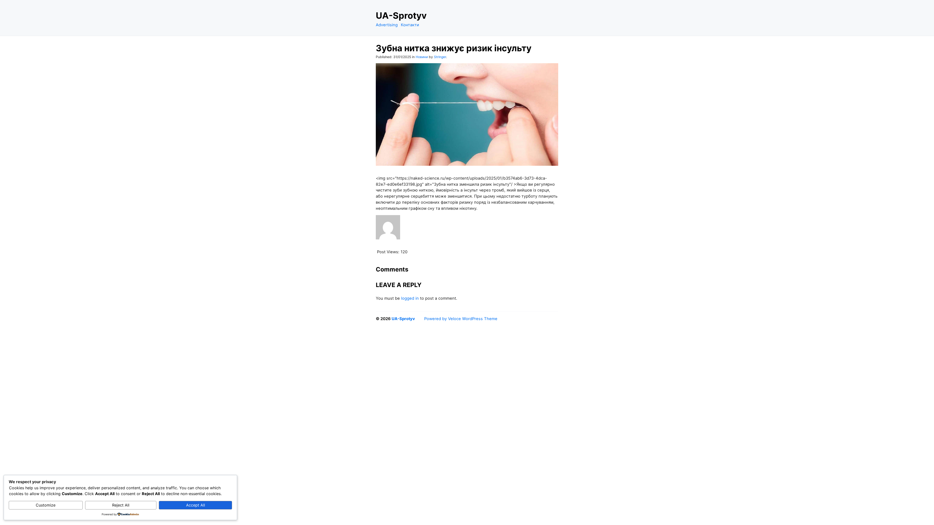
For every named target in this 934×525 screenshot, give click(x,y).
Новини (422, 57)
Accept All (195, 505)
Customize (45, 505)
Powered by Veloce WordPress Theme (460, 318)
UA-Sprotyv (401, 15)
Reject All (120, 505)
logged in (410, 298)
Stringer (440, 57)
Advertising (387, 24)
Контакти (410, 24)
